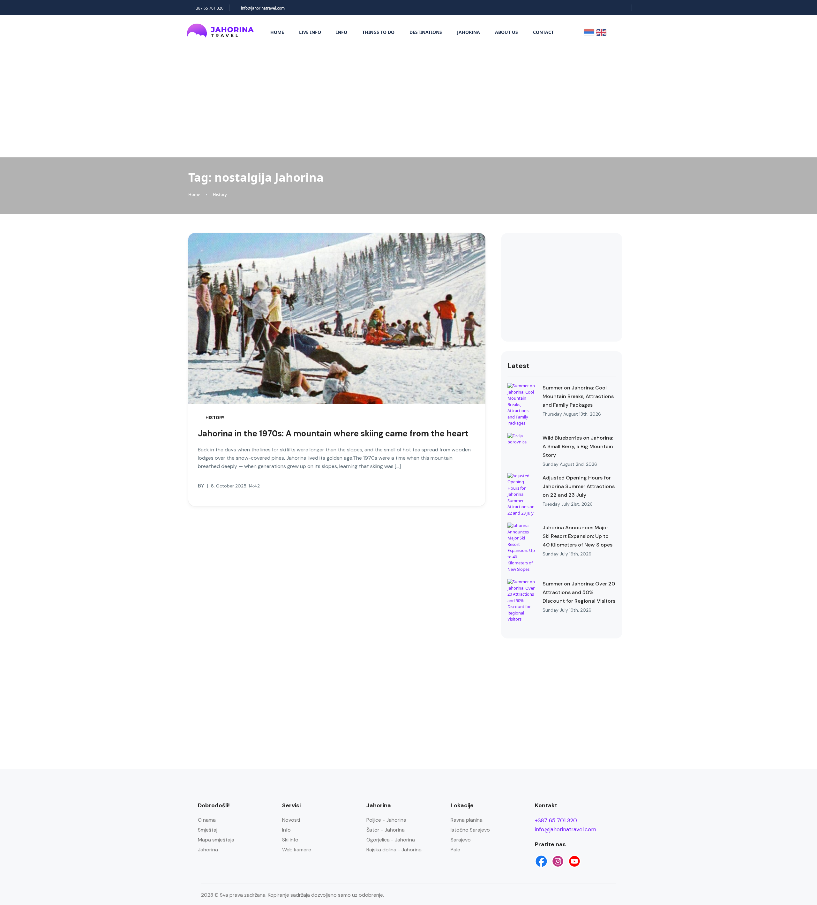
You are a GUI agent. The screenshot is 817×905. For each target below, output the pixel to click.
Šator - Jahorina (385, 829)
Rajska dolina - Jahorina (394, 849)
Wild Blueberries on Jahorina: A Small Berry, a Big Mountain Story (578, 446)
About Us (506, 32)
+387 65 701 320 (208, 8)
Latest (518, 365)
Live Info (310, 32)
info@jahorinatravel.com (263, 8)
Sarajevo (461, 839)
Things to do (378, 32)
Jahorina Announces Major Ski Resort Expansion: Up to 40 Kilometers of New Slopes (577, 536)
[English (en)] (601, 32)
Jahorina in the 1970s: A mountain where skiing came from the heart (333, 433)
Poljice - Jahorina (386, 820)
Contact (543, 32)
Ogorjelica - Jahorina (390, 839)
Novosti (291, 820)
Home (277, 32)
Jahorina (468, 32)
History (220, 194)
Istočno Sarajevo (470, 829)
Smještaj (207, 829)
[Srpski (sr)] (589, 32)
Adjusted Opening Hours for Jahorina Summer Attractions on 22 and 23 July (579, 486)
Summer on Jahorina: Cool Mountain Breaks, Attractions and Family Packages (578, 396)
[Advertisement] (408, 101)
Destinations (425, 32)
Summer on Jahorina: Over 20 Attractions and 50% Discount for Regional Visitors (579, 592)
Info (341, 32)
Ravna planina (467, 820)
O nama (207, 820)
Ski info (290, 839)
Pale (455, 849)
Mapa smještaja (216, 839)
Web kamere (296, 849)
